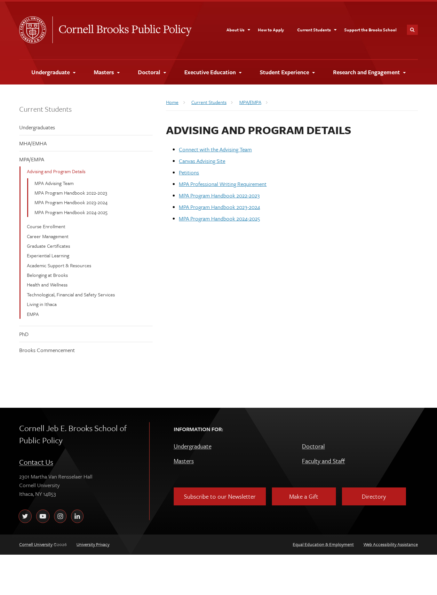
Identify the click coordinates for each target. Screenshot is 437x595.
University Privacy (92, 544)
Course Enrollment (46, 226)
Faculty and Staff (323, 460)
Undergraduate (192, 446)
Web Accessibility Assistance (390, 544)
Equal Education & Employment (323, 544)
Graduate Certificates (48, 245)
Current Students (45, 109)
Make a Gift (303, 496)
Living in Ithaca (42, 304)
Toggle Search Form (412, 30)
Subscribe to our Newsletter (220, 496)
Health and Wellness (47, 284)
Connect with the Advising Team (215, 149)
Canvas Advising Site (202, 161)
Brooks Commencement (47, 350)
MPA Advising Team (54, 183)
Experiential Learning (48, 255)
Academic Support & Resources (59, 265)
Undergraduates (37, 127)
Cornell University (35, 30)
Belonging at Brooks (47, 274)
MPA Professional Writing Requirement (222, 184)
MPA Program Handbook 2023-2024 (71, 202)
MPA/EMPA (31, 159)
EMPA (33, 314)
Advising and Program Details (56, 171)
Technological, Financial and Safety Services (71, 294)
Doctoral (313, 446)
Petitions (189, 172)
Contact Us (36, 462)
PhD (23, 334)
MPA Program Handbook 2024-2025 (71, 212)
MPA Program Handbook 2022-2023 (71, 192)
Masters (184, 460)
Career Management (47, 236)
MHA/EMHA (33, 143)
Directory (374, 496)
